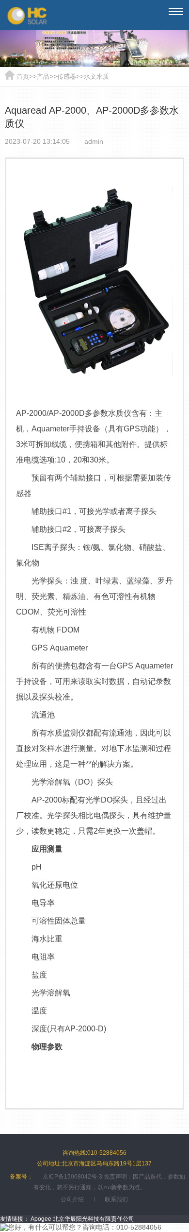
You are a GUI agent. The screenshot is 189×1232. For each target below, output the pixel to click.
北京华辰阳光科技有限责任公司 (93, 1218)
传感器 (66, 76)
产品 (43, 76)
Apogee (41, 1218)
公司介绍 (72, 1199)
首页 (22, 76)
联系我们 (116, 1199)
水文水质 (96, 76)
